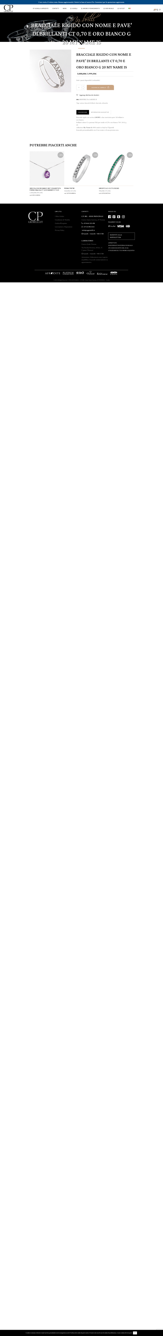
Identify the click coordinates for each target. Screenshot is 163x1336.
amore (82, 103)
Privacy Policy (59, 230)
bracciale (98, 103)
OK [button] (135, 1333)
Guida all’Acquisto (61, 223)
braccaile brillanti (90, 103)
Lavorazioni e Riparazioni (63, 227)
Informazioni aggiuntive (100, 112)
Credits (108, 280)
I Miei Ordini (59, 216)
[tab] (82, 112)
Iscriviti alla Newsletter (116, 236)
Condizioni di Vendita (62, 220)
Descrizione (82, 112)
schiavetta (105, 103)
